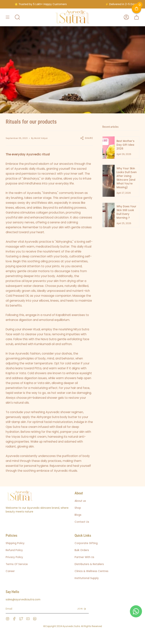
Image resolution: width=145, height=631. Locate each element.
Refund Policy (14, 550)
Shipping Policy (15, 543)
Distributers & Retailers (89, 564)
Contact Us (82, 522)
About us (80, 501)
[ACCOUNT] (126, 17)
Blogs (78, 515)
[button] (17, 17)
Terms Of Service (17, 564)
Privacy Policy (14, 557)
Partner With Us (84, 557)
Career (10, 571)
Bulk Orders (82, 550)
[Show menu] (7, 17)
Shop (78, 508)
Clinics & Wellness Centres (91, 571)
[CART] (136, 17)
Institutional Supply (87, 578)
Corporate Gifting (86, 543)
